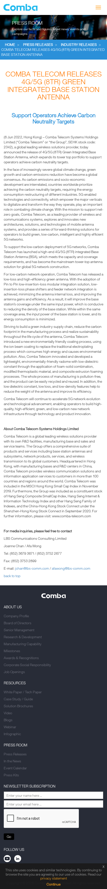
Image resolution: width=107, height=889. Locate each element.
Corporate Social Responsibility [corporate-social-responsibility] (27, 665)
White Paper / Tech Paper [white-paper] (23, 692)
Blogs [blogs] (8, 720)
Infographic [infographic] (12, 734)
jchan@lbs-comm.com (32, 568)
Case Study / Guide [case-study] (18, 699)
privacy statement (53, 878)
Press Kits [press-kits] (11, 775)
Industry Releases (79, 44)
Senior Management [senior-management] (19, 630)
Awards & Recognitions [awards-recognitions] (21, 658)
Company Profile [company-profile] (16, 616)
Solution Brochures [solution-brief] (18, 706)
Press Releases (38, 44)
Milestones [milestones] (12, 651)
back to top (12, 576)
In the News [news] (12, 761)
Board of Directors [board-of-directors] (17, 623)
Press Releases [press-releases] (15, 754)
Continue (53, 884)
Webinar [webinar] (10, 727)
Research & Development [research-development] (23, 637)
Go (9, 836)
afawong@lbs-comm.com (71, 568)
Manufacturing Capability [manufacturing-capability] (23, 644)
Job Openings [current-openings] (14, 672)
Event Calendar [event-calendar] (15, 768)
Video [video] (8, 713)
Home (10, 44)
